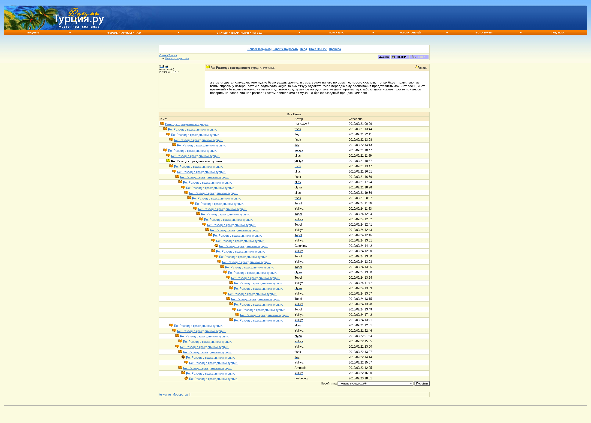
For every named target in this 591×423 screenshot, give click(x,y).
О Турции (222, 33)
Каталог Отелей (410, 32)
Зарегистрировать (285, 49)
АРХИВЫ (126, 33)
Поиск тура (336, 32)
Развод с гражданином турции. (186, 124)
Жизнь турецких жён (177, 58)
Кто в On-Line (318, 49)
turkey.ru (165, 394)
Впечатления (240, 33)
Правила (335, 49)
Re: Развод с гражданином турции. (192, 129)
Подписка (558, 32)
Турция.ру (33, 32)
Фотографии (484, 32)
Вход (303, 49)
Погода (257, 33)
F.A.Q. (138, 33)
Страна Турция (168, 55)
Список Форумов (259, 49)
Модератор (180, 394)
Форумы (112, 33)
